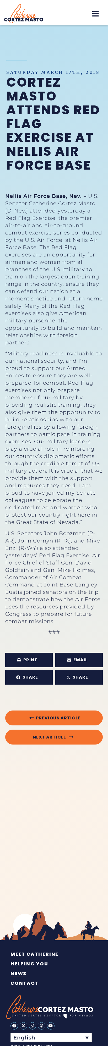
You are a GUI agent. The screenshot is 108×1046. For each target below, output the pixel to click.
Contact (24, 983)
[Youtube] (51, 1026)
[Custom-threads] (41, 1026)
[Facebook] (14, 1026)
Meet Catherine (34, 954)
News (18, 973)
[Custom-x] (23, 1026)
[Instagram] (32, 1026)
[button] (95, 14)
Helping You (29, 964)
